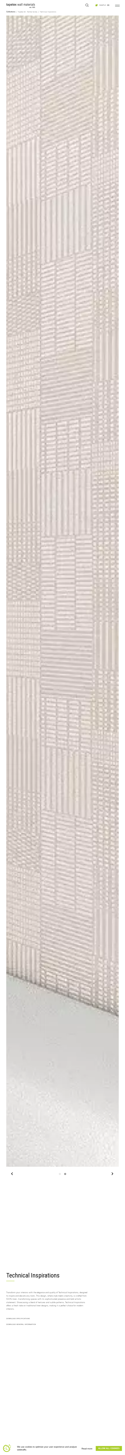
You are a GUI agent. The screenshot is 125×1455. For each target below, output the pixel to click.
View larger (17, 1162)
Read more (87, 1448)
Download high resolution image (90, 1162)
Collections (10, 12)
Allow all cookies (109, 1448)
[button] (12, 598)
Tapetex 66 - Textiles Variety (27, 12)
